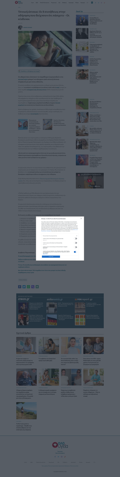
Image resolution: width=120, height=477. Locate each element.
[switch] (75, 238)
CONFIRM (51, 256)
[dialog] (60, 238)
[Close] (81, 219)
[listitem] (60, 235)
